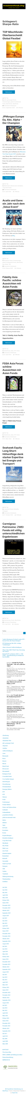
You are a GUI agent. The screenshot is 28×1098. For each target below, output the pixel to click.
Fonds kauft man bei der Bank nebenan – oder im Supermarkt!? (16, 723)
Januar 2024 (5, 959)
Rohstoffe (16, 509)
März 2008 (5, 1044)
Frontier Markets (6, 804)
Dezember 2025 (6, 905)
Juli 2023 (4, 974)
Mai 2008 (4, 1038)
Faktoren (4, 797)
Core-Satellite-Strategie (8, 779)
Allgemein (5, 745)
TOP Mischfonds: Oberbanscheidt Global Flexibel (12, 35)
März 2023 (5, 985)
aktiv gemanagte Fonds (10, 100)
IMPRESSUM (6, 1060)
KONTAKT (5, 1049)
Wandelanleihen (6, 879)
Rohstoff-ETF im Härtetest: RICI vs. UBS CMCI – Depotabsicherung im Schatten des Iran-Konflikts (13, 655)
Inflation (4, 822)
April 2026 (5, 895)
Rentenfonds (5, 856)
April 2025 (5, 926)
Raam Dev (15, 1092)
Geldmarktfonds (6, 812)
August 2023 (5, 972)
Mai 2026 (4, 892)
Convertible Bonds (7, 776)
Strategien (5, 511)
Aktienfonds (7, 350)
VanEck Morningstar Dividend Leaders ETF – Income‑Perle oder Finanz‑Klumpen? (13, 639)
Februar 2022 (5, 1018)
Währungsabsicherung (7, 876)
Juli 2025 (4, 918)
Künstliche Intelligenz (7, 838)
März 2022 (5, 1015)
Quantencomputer (6, 853)
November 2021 (6, 1026)
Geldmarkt (5, 810)
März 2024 (5, 954)
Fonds (18, 350)
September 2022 (6, 1000)
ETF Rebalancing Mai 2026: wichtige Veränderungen (11, 643)
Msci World (5, 264)
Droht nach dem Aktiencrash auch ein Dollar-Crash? (16, 681)
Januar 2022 (5, 1020)
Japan (3, 825)
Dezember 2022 (6, 992)
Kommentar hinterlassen (10, 105)
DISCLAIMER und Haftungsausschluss (12, 1054)
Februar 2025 (5, 928)
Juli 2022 (4, 1005)
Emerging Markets (7, 789)
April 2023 (5, 982)
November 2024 (6, 936)
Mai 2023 (4, 979)
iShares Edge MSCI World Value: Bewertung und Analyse (13, 650)
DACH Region (6, 781)
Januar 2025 (5, 931)
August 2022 (5, 1003)
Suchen (4, 631)
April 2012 (5, 1036)
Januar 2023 (5, 990)
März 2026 (5, 897)
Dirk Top (6, 98)
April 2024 (5, 951)
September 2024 (6, 941)
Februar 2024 (5, 956)
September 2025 (6, 913)
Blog (13, 235)
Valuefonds (15, 103)
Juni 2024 (4, 949)
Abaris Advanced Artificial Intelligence (12, 647)
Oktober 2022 (5, 997)
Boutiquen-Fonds (8, 260)
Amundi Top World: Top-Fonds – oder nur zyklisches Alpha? (16, 664)
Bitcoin (4, 763)
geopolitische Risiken (7, 815)
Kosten (4, 833)
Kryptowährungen (6, 835)
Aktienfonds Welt (6, 740)
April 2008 (5, 1041)
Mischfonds (9, 103)
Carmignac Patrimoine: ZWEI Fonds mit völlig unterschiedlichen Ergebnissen (13, 530)
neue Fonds (5, 851)
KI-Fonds (4, 827)
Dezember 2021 (6, 1023)
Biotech (4, 761)
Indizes (4, 820)
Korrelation (20, 185)
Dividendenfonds (6, 786)
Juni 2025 (4, 920)
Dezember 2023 (6, 961)
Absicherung (7, 620)
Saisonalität (5, 861)
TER (10, 264)
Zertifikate (5, 881)
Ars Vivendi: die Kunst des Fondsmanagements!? (15, 696)
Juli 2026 (4, 887)
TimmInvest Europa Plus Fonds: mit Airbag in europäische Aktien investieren (16, 710)
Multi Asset (5, 848)
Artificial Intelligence (7, 750)
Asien (12, 350)
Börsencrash (14, 185)
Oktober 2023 (5, 967)
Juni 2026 (4, 890)
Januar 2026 (5, 902)
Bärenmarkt (7, 185)
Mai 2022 (4, 1010)
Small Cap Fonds (6, 863)
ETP (3, 794)
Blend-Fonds (5, 766)
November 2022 (6, 995)
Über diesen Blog (6, 1052)
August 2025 (5, 915)
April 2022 (5, 1013)
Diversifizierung (6, 784)
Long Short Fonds (6, 187)
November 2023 (6, 964)
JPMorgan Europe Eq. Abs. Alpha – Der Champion (13, 119)
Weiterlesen (9, 92)
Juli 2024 (4, 946)
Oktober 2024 (5, 938)
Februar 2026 (5, 900)
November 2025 (6, 908)
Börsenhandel (5, 771)
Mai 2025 (4, 923)
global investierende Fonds (9, 262)
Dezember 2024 (6, 933)
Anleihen (4, 748)
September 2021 (6, 1031)
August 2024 (5, 943)
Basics (4, 758)
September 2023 (6, 969)
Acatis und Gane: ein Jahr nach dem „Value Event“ (13, 203)
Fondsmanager (6, 101)
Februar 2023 (5, 987)
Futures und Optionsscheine (9, 807)
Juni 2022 (4, 1008)
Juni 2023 (4, 977)
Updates (4, 871)
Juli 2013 (4, 1033)
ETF (15, 350)
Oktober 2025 (5, 910)
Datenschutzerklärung (7, 1057)
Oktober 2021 (5, 1028)
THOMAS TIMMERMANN (15, 707)
